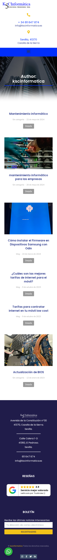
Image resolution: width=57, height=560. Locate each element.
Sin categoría (18, 119)
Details (28, 126)
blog (18, 254)
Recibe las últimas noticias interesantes (27, 520)
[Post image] (28, 153)
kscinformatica (16, 546)
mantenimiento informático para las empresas (28, 177)
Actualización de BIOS (28, 372)
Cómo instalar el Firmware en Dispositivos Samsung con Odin (28, 244)
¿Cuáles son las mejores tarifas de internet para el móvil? (28, 277)
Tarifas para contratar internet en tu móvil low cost (28, 309)
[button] (28, 51)
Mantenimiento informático (28, 114)
